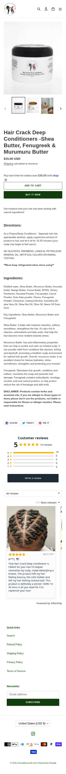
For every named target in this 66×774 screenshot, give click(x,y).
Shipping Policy (15, 653)
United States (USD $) (32, 723)
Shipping (8, 163)
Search (11, 635)
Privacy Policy (15, 662)
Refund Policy (14, 644)
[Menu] (60, 8)
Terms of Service (16, 671)
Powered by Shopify (47, 763)
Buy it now (33, 194)
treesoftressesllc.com (27, 763)
